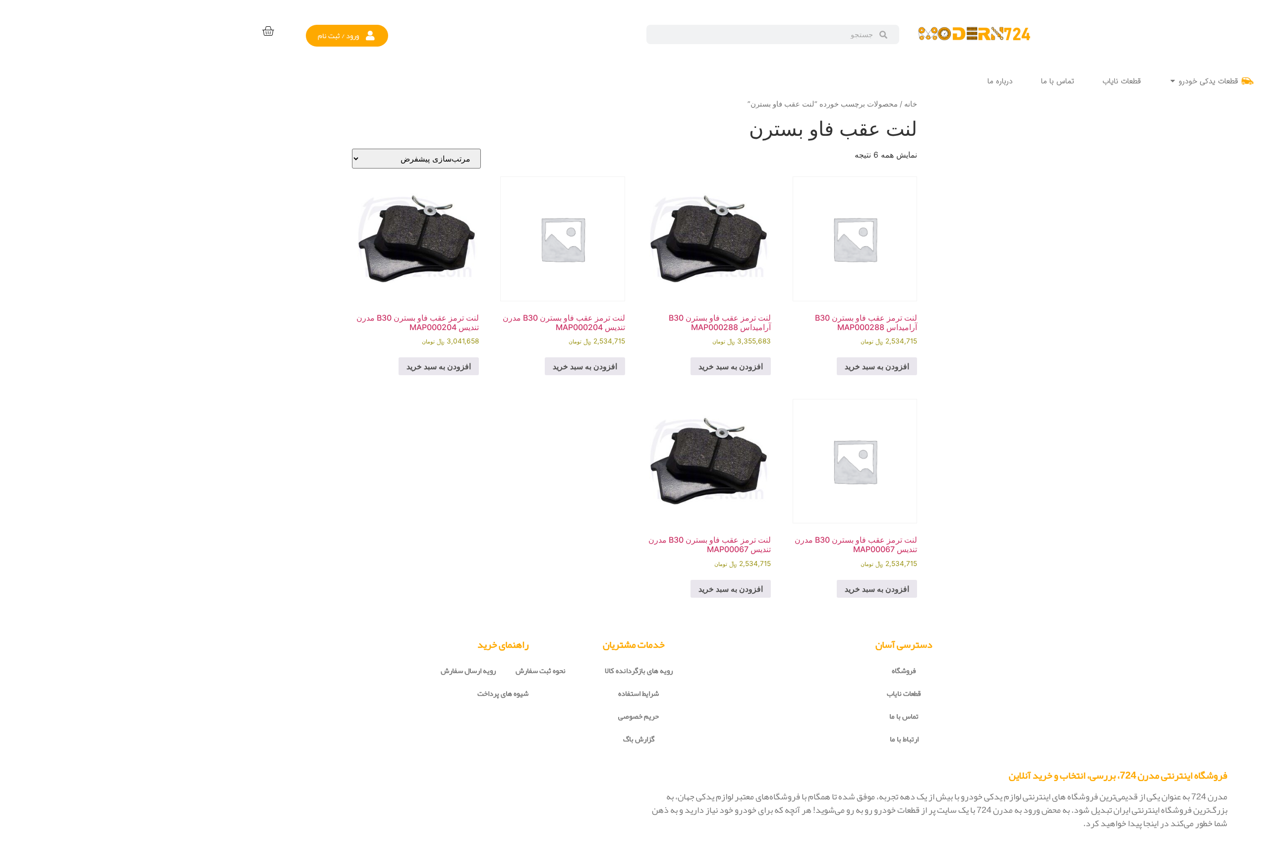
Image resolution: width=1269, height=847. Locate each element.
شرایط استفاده (638, 693)
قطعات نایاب (904, 693)
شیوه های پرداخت (502, 693)
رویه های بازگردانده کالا (639, 670)
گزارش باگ (638, 739)
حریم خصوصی (638, 716)
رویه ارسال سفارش (468, 670)
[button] (347, 36)
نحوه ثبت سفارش (541, 670)
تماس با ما (904, 716)
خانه (910, 104)
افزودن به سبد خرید (877, 366)
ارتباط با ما (904, 739)
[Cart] (268, 31)
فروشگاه (904, 670)
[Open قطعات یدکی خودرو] (1172, 81)
